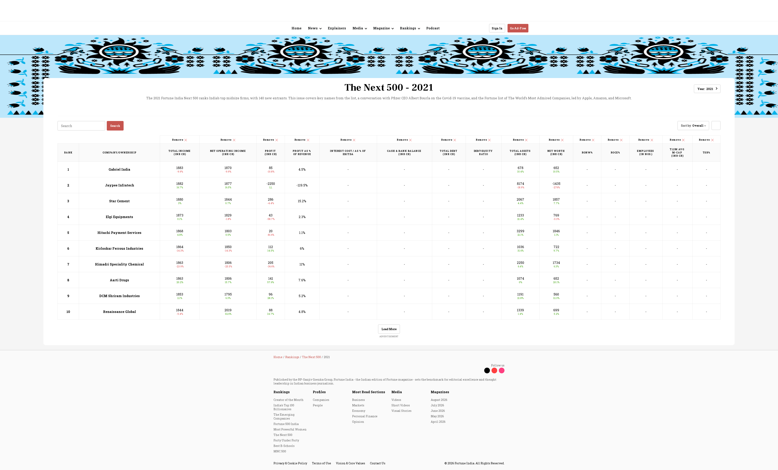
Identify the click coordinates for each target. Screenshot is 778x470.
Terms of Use (321, 463)
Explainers (337, 28)
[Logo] (271, 28)
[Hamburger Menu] (252, 28)
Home (296, 28)
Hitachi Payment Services (119, 232)
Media (396, 392)
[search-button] (483, 28)
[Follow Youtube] (494, 370)
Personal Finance (364, 416)
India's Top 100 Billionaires (284, 407)
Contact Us (377, 463)
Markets (358, 405)
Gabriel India (119, 169)
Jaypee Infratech (119, 185)
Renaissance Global (119, 311)
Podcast (433, 28)
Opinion (358, 422)
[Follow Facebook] (480, 370)
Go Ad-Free (518, 28)
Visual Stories (401, 411)
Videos (396, 400)
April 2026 (438, 422)
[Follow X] (487, 370)
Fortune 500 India (286, 424)
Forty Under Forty (286, 440)
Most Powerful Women (290, 429)
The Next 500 (283, 435)
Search (115, 126)
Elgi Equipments (119, 217)
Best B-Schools (284, 446)
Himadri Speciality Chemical (119, 264)
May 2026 (437, 416)
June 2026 (438, 411)
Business (358, 400)
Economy (358, 411)
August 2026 (439, 400)
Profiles (319, 392)
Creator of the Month (289, 400)
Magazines (440, 392)
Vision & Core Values (350, 463)
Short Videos (400, 405)
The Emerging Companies (284, 416)
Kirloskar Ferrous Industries (119, 248)
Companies (321, 400)
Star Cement (119, 201)
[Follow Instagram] (501, 370)
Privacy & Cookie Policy (290, 463)
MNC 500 (280, 451)
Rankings (282, 392)
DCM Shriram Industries (119, 296)
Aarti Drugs (119, 280)
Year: (705, 89)
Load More (389, 329)
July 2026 (437, 405)
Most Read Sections (368, 392)
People (318, 405)
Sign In (497, 28)
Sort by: (692, 125)
